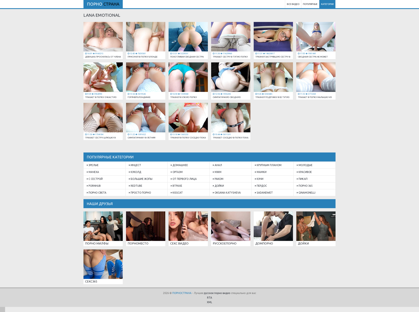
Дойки (219, 185)
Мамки (261, 171)
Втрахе (177, 185)
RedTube (136, 185)
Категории (327, 4)
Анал (218, 165)
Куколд (135, 171)
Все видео (293, 4)
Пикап (303, 178)
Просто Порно (140, 192)
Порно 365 (305, 185)
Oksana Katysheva (227, 192)
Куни (259, 178)
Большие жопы (141, 178)
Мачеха (93, 171)
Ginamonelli (306, 192)
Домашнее (180, 165)
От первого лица (184, 178)
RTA (209, 297)
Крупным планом (269, 165)
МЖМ (217, 171)
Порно (103, 4)
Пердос (261, 185)
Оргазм (177, 171)
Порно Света (97, 192)
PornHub (94, 185)
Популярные (310, 4)
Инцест (135, 165)
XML (209, 302)
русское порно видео (217, 293)
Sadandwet (264, 192)
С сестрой (95, 178)
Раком (218, 178)
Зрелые (93, 165)
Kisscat (177, 192)
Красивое (305, 171)
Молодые (305, 165)
